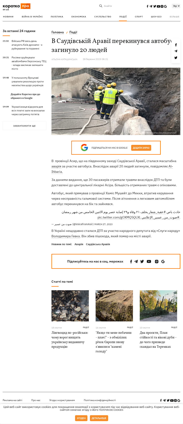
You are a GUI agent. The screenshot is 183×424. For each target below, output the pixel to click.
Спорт (139, 16)
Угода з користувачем (62, 400)
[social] (147, 6)
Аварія (79, 244)
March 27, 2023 (103, 224)
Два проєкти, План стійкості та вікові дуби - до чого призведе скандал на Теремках (158, 340)
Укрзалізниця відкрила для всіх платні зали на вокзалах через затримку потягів (28, 110)
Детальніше (99, 418)
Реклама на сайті (12, 400)
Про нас (35, 400)
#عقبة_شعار (157, 212)
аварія (56, 166)
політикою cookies (111, 410)
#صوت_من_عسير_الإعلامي (160, 217)
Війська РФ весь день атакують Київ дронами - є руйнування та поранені (27, 44)
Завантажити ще (24, 125)
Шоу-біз (156, 16)
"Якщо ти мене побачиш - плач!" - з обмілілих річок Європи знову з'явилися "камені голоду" (114, 342)
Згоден (81, 418)
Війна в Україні (32, 16)
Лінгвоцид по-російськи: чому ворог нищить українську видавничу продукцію (69, 340)
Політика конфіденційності (100, 400)
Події (123, 16)
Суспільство (102, 16)
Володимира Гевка (65, 236)
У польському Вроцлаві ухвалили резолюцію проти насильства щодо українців (28, 81)
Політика (57, 16)
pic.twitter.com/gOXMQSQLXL (119, 217)
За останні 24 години (19, 31)
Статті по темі (62, 282)
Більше (174, 16)
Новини (8, 16)
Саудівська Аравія (98, 244)
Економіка (78, 16)
